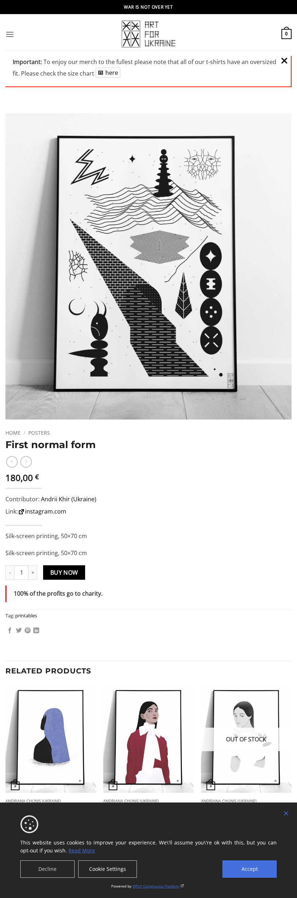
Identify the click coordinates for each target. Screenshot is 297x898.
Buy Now (64, 572)
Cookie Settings (107, 868)
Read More (81, 850)
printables (26, 615)
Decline (47, 868)
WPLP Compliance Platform (156, 886)
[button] (9, 34)
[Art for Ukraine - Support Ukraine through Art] (148, 34)
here (111, 73)
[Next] (291, 761)
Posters (39, 432)
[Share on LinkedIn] (36, 630)
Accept (250, 868)
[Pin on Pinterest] (27, 630)
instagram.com (45, 511)
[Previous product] (26, 461)
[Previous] (5, 761)
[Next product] (11, 461)
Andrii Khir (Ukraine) (68, 499)
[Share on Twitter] (19, 630)
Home (13, 432)
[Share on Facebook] (10, 630)
